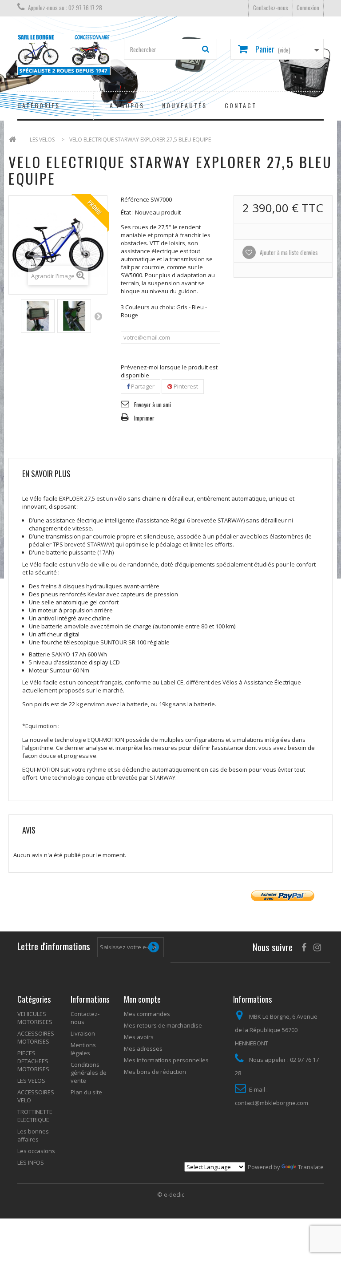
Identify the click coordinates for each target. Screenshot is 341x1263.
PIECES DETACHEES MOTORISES (33, 1061)
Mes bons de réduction (155, 1072)
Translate (311, 1167)
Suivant (98, 316)
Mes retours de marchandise (163, 1025)
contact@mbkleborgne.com (271, 1103)
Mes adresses (143, 1048)
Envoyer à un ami (152, 404)
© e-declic (170, 1194)
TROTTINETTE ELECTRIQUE (34, 1116)
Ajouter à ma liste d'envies (288, 252)
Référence (135, 199)
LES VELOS (31, 1081)
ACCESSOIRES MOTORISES (35, 1037)
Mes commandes (147, 1014)
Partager (142, 386)
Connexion (308, 7)
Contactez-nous (270, 7)
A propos (127, 105)
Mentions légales (83, 1049)
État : (127, 212)
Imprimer (144, 417)
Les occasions (36, 1151)
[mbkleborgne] (64, 54)
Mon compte (142, 999)
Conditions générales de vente (89, 1073)
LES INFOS (30, 1162)
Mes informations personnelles (166, 1060)
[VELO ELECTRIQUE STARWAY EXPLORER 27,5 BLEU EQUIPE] (37, 316)
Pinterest (185, 386)
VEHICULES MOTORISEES (34, 1018)
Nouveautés (184, 105)
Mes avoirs (139, 1037)
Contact (241, 105)
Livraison (83, 1033)
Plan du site (86, 1092)
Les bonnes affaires (33, 1135)
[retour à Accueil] (12, 139)
